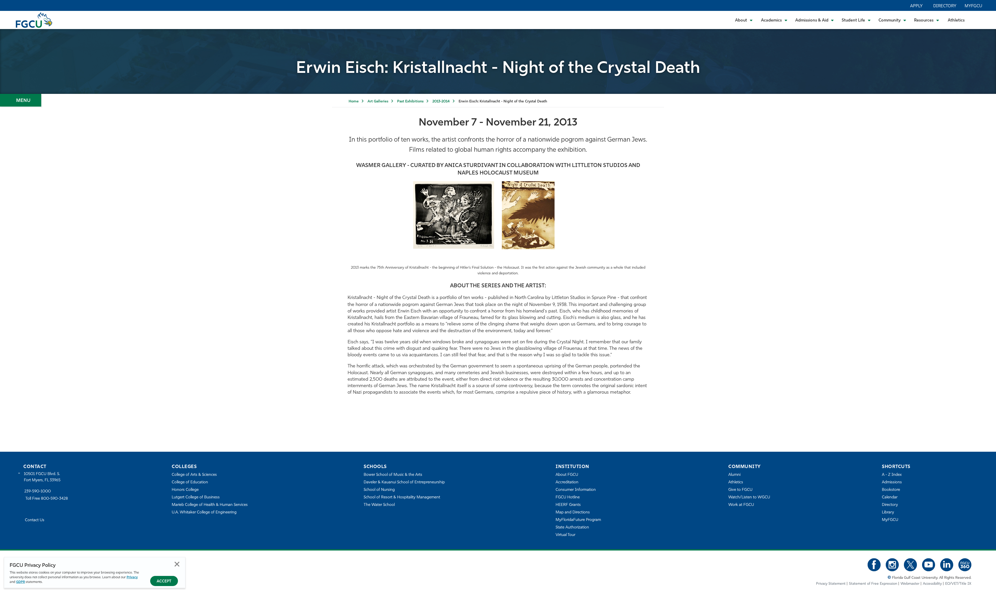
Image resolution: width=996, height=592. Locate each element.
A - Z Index (892, 475)
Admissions (892, 482)
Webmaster (910, 584)
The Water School (379, 505)
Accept (164, 581)
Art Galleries (378, 101)
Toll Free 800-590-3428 (46, 499)
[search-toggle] (978, 20)
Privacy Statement (831, 584)
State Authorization (572, 528)
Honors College (185, 490)
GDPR (20, 582)
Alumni (734, 475)
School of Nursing (379, 490)
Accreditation (567, 482)
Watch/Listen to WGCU (749, 497)
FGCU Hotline (568, 497)
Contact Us (34, 520)
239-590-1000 (37, 491)
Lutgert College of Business (196, 497)
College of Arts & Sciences (194, 475)
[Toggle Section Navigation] (20, 100)
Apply (916, 6)
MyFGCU (973, 6)
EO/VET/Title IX (958, 584)
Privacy (132, 577)
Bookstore (891, 490)
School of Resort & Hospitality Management (402, 497)
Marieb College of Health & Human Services (210, 505)
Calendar (889, 497)
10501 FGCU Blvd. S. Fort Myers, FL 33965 (42, 477)
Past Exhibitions (410, 101)
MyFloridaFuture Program (578, 520)
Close (177, 564)
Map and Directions (573, 512)
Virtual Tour (565, 535)
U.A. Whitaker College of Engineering (204, 512)
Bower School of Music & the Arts (393, 475)
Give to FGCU (740, 490)
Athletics (956, 20)
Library (888, 512)
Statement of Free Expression (873, 584)
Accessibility (932, 584)
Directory (944, 6)
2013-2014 (441, 101)
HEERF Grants (568, 505)
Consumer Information (576, 490)
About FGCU (567, 475)
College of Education (190, 482)
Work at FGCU (741, 505)
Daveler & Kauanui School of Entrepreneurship (404, 482)
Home (354, 101)
